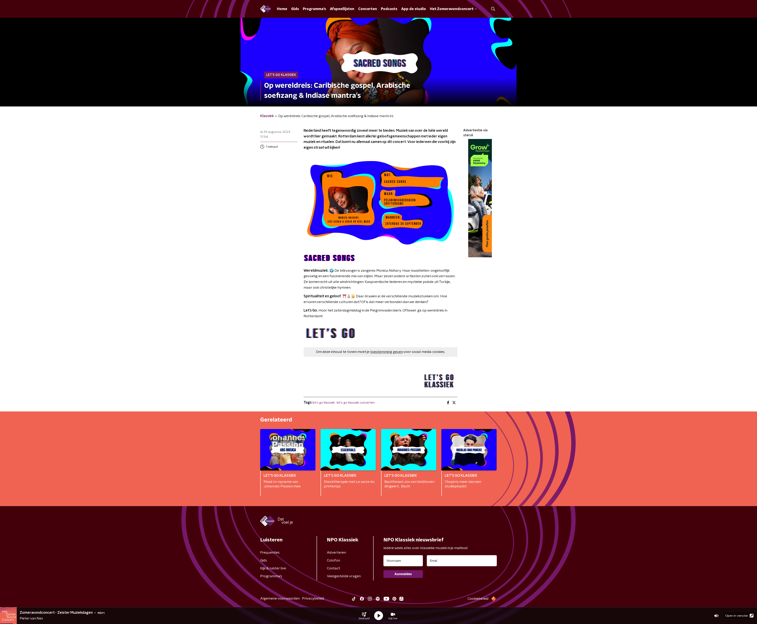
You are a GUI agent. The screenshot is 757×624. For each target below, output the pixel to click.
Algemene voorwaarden (280, 598)
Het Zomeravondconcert (451, 9)
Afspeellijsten (342, 9)
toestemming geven (386, 352)
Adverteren (336, 552)
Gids (295, 9)
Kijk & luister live (273, 568)
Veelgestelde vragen (344, 576)
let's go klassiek (323, 402)
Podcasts (389, 9)
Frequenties (270, 552)
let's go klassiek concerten (356, 402)
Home (282, 9)
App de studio (413, 9)
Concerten (367, 9)
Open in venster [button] (736, 615)
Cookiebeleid (478, 599)
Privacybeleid (313, 598)
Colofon (333, 560)
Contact (333, 568)
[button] (364, 615)
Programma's (314, 9)
